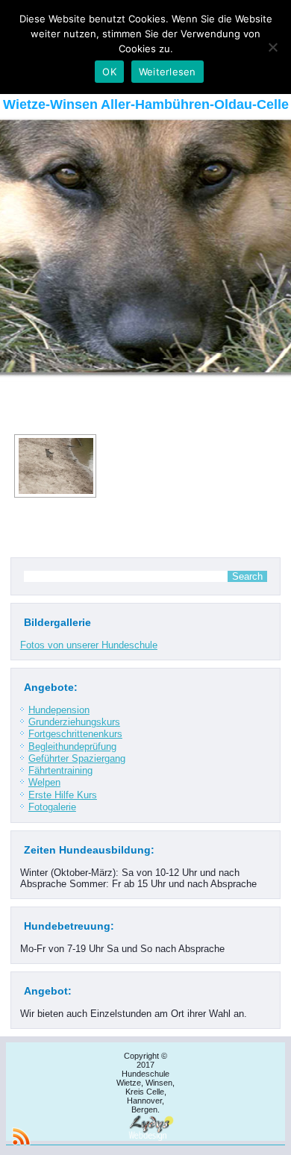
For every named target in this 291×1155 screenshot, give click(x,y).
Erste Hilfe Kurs (62, 795)
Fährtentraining (60, 770)
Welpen (44, 782)
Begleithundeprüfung (72, 746)
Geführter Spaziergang (76, 758)
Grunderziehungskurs (74, 721)
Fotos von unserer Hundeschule (88, 645)
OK (109, 72)
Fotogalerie (52, 807)
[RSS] (21, 1136)
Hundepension (59, 710)
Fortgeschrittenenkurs (75, 733)
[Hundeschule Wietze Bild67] (55, 466)
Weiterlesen (167, 72)
